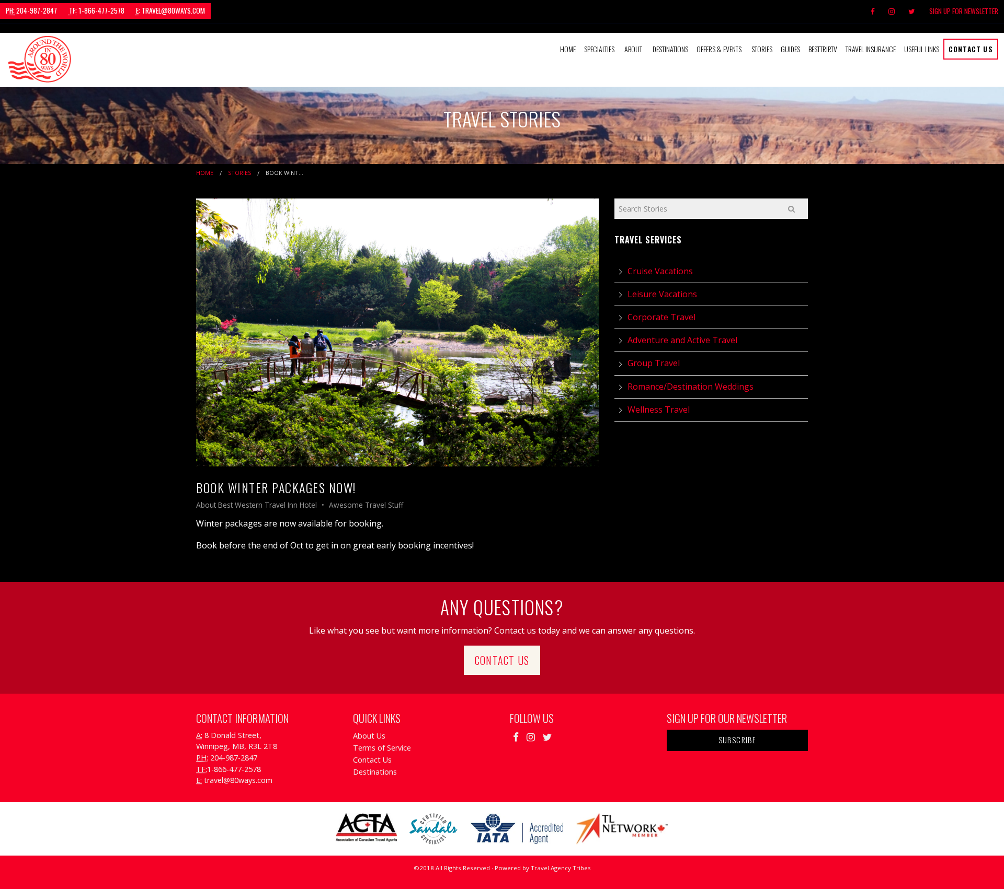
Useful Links (921, 48)
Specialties (599, 48)
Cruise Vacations (660, 271)
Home (568, 48)
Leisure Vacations (662, 294)
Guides (790, 48)
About (633, 48)
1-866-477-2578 (96, 10)
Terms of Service (382, 748)
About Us (369, 736)
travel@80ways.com (170, 10)
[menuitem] (568, 49)
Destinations (670, 48)
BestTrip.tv (822, 48)
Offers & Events (719, 48)
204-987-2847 (31, 10)
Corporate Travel (661, 317)
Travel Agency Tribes (561, 868)
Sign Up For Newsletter (963, 11)
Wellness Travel (659, 409)
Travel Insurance (871, 48)
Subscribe (737, 739)
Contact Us (971, 48)
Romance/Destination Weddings (691, 386)
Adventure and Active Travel (682, 340)
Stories (761, 48)
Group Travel (654, 363)
